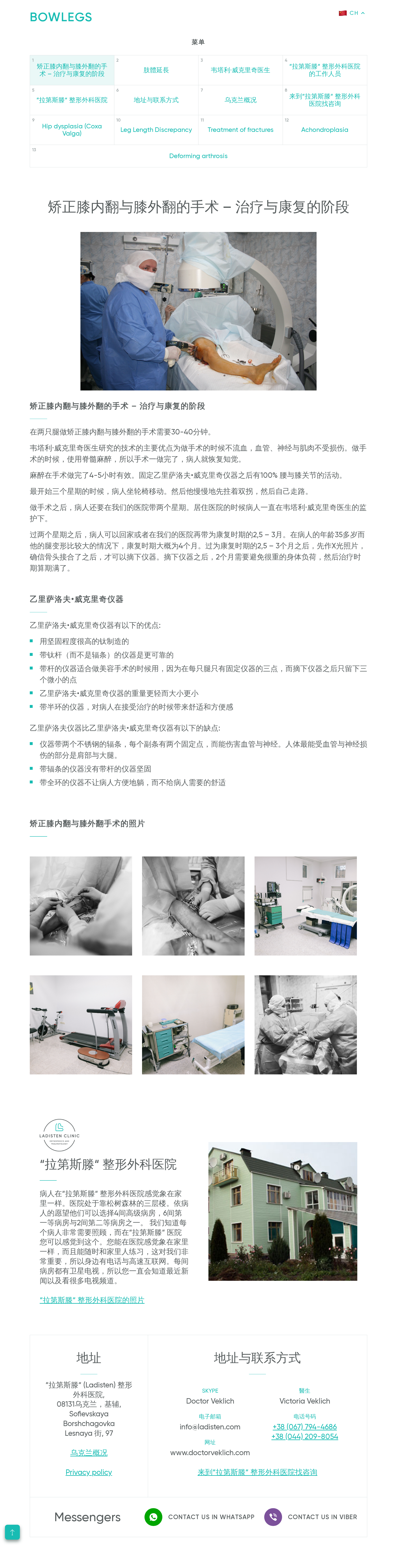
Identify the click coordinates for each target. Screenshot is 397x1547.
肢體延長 (156, 70)
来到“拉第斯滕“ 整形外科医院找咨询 (324, 100)
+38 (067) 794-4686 (305, 1427)
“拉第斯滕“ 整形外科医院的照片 (92, 1300)
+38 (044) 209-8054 (304, 1436)
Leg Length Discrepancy (156, 130)
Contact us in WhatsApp (211, 1517)
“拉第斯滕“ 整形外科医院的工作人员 (324, 70)
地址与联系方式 (156, 100)
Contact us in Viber (322, 1517)
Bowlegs (61, 17)
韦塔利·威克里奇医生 (240, 70)
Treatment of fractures (241, 130)
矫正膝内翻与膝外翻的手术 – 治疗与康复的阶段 (72, 70)
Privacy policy (89, 1472)
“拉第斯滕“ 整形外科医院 (72, 100)
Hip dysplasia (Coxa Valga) (72, 129)
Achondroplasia (324, 130)
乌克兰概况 (241, 100)
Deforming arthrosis (198, 156)
